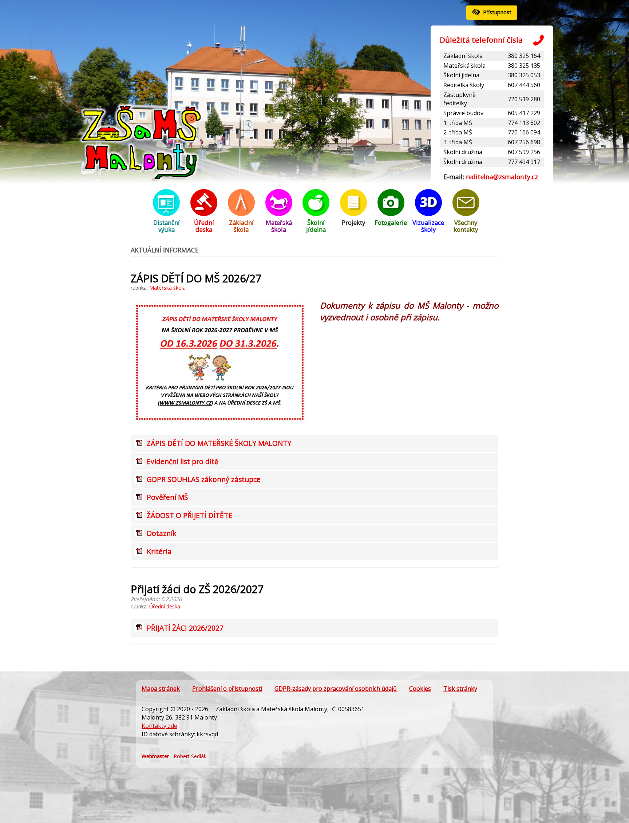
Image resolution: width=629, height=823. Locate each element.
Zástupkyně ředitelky (459, 99)
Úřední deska (204, 226)
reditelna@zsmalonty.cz (502, 176)
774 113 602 (524, 123)
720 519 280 (524, 99)
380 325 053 (524, 75)
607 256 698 (524, 142)
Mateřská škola (464, 66)
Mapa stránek (161, 689)
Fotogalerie (391, 222)
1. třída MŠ (457, 123)
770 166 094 (524, 132)
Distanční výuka (166, 226)
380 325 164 (524, 56)
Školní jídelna (461, 75)
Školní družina (462, 152)
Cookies (420, 689)
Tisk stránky (460, 689)
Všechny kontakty (466, 226)
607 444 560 (524, 85)
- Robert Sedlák (174, 756)
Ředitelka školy (463, 85)
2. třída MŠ (457, 132)
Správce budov (463, 113)
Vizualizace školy (428, 226)
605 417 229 (524, 113)
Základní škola (463, 56)
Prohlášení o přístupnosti (227, 689)
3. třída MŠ (457, 142)
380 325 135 (524, 66)
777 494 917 (524, 162)
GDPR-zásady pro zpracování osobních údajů (335, 689)
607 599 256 (524, 152)
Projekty (353, 222)
